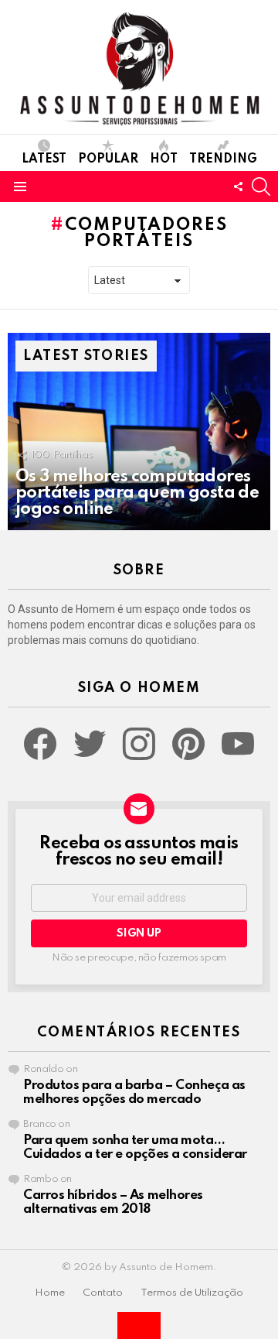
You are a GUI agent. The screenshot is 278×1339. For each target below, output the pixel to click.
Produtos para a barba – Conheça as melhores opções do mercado (134, 1092)
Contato (103, 1293)
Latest (44, 159)
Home (50, 1293)
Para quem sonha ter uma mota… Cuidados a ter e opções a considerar (135, 1147)
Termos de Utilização (192, 1293)
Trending (223, 159)
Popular (108, 159)
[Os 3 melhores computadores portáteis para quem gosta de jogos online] (139, 431)
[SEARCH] (261, 186)
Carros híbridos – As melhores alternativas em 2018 (113, 1202)
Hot (164, 159)
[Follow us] (238, 186)
